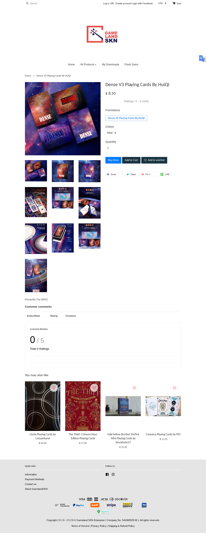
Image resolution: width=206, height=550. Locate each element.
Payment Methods (34, 479)
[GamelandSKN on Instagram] (113, 475)
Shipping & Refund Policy (121, 526)
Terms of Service (80, 526)
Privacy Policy (98, 526)
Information (31, 474)
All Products (87, 64)
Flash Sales (131, 64)
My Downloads (110, 64)
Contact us (30, 484)
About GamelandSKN (36, 489)
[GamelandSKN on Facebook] (107, 475)
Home (71, 64)
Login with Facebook (142, 3)
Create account (123, 3)
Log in (106, 3)
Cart (179, 3)
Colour (109, 126)
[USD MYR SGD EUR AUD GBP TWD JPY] (162, 3)
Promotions (112, 110)
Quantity (110, 141)
